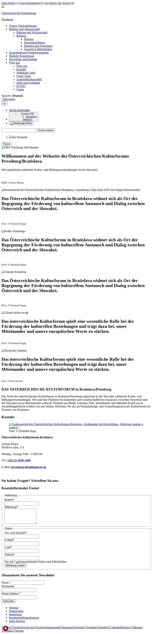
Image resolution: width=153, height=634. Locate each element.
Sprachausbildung (34, 42)
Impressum (15, 614)
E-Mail (9, 540)
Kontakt (21, 69)
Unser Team (23, 76)
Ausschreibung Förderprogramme (29, 52)
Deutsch (27, 119)
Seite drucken (17, 621)
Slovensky (8, 99)
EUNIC (21, 86)
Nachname (7, 586)
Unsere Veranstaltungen (23, 25)
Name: (5, 582)
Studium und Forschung (38, 45)
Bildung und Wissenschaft (24, 29)
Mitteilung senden (15, 565)
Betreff (9, 499)
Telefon (9, 554)
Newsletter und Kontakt (23, 59)
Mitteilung (11, 507)
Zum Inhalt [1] (10, 3)
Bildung (21, 35)
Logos (20, 89)
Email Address (11, 593)
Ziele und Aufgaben (28, 82)
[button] (19, 110)
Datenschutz (16, 611)
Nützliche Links (25, 72)
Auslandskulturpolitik (29, 79)
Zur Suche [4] (59, 3)
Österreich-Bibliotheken (38, 49)
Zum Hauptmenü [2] (31, 3)
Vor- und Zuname (15, 532)
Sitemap (13, 607)
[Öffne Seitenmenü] (21, 123)
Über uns (14, 62)
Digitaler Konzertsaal (21, 55)
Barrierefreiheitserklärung (24, 617)
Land (8, 547)
